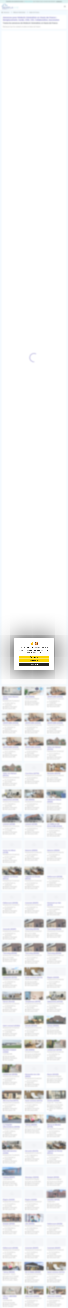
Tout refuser (34, 661)
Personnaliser (34, 664)
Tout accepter (34, 657)
